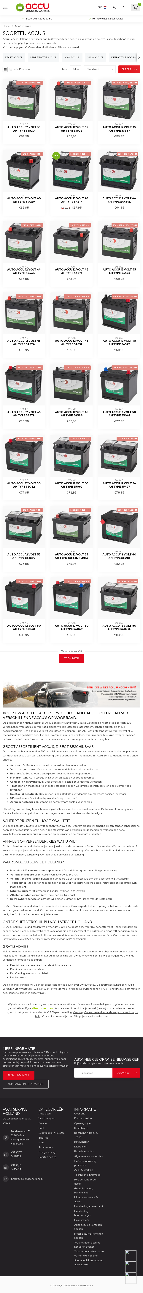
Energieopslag (47, 1152)
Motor (42, 1142)
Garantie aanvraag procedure (85, 1163)
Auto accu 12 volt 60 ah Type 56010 (119, 556)
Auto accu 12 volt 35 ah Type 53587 (119, 129)
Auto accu (45, 1113)
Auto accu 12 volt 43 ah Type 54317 (71, 200)
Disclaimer (80, 1146)
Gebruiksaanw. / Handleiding (83, 1190)
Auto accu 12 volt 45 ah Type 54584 (71, 413)
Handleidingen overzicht (88, 1206)
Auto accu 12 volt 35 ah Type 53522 (71, 129)
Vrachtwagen (47, 1118)
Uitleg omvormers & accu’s (86, 1199)
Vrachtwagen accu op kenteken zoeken (87, 1245)
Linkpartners (81, 1220)
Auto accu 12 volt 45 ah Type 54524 (24, 342)
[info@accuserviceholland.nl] (133, 1267)
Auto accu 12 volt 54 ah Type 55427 (119, 485)
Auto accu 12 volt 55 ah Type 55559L (23, 556)
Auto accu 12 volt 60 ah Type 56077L (119, 627)
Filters (127, 69)
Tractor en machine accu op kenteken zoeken (89, 1253)
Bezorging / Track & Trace (86, 1135)
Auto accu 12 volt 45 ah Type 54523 (119, 271)
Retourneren (81, 1142)
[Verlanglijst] (123, 7)
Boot (41, 1128)
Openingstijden (83, 1123)
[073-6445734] (133, 1255)
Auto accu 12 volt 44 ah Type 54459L (119, 200)
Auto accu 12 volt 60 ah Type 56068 (24, 627)
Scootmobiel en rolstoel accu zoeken (88, 1262)
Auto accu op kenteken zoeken (88, 1227)
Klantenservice (19, 1075)
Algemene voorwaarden (88, 1156)
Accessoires (46, 1147)
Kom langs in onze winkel (26, 1084)
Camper (43, 1123)
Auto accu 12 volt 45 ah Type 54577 (119, 342)
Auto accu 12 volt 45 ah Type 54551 (71, 342)
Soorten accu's (23, 26)
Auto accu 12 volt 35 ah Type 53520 (23, 129)
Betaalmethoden (84, 1151)
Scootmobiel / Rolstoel (52, 1133)
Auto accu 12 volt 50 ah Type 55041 (119, 413)
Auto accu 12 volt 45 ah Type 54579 (24, 413)
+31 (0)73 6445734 (16, 1154)
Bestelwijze (81, 1128)
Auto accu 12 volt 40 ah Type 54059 (24, 200)
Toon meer (71, 658)
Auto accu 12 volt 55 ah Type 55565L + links (71, 556)
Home (6, 26)
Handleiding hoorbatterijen (82, 1213)
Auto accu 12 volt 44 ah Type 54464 (24, 271)
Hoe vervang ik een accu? (85, 1181)
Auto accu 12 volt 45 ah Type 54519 (71, 271)
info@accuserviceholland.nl (85, 989)
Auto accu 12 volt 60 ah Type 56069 (71, 627)
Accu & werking (83, 1170)
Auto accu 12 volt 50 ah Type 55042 (24, 485)
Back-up (43, 1137)
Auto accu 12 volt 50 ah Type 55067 (71, 485)
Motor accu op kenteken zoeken (88, 1236)
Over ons (79, 1113)
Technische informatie (87, 1175)
